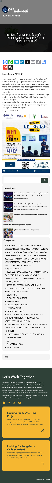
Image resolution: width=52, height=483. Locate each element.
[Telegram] (16, 62)
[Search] (44, 180)
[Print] (33, 62)
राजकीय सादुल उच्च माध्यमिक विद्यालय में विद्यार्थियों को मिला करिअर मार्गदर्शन (30, 214)
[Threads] (11, 67)
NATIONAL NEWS (13, 111)
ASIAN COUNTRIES (15, 269)
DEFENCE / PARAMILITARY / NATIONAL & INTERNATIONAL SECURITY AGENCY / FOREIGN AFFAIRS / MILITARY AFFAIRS (25, 288)
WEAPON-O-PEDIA (15, 344)
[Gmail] (5, 67)
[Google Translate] (44, 62)
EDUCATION (12, 295)
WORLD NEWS (13, 348)
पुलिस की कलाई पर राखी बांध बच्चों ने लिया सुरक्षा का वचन (26, 230)
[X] (27, 62)
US (8, 341)
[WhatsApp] (11, 62)
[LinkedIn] (22, 62)
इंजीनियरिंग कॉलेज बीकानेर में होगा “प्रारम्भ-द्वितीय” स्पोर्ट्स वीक (17, 224)
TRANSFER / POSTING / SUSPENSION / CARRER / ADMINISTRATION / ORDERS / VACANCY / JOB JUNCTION (26, 328)
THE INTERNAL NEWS (11, 16)
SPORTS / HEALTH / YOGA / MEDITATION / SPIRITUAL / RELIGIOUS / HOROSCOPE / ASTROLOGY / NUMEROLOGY (24, 318)
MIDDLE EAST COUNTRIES (18, 305)
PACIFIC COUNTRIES (15, 311)
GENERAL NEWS (14, 302)
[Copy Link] (38, 62)
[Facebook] (5, 62)
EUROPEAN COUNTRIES (17, 298)
